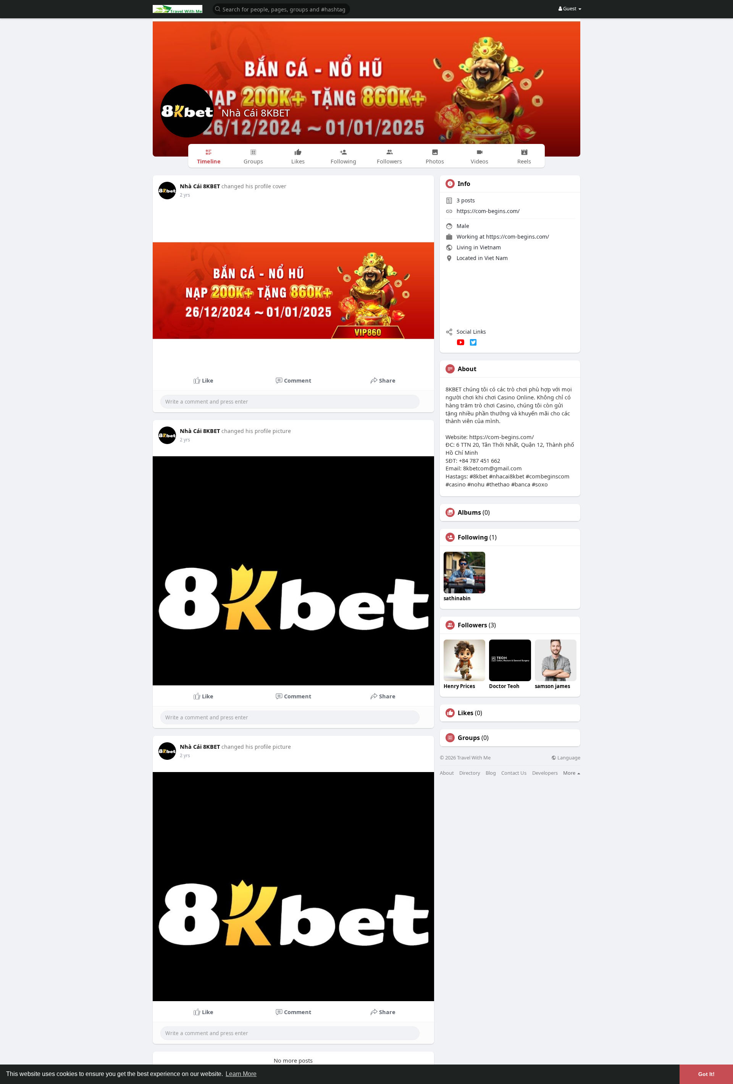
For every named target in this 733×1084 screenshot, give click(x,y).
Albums (469, 512)
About (447, 773)
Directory (469, 773)
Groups (469, 738)
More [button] (569, 772)
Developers (545, 773)
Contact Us (513, 773)
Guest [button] (570, 8)
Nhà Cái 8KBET (255, 113)
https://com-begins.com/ (488, 211)
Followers (472, 625)
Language (568, 757)
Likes (465, 713)
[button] (281, 8)
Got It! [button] (706, 1074)
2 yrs (185, 195)
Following (473, 537)
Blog (491, 773)
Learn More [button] (241, 1074)
